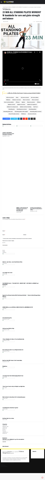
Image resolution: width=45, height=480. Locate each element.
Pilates (39, 102)
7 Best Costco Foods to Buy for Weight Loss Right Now (14, 386)
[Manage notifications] (42, 477)
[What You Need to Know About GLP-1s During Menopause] (9, 389)
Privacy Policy (3, 465)
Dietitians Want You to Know (8, 418)
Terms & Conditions (4, 466)
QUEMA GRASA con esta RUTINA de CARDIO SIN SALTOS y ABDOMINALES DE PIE (18, 307)
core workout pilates (9, 102)
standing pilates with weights (21, 111)
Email (4, 234)
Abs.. (17, 97)
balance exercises (17, 99)
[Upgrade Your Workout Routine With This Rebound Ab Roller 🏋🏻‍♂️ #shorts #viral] (9, 287)
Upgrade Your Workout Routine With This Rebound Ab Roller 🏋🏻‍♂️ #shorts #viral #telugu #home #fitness (21, 296)
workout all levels (32, 113)
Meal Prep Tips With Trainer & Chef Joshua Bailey (12, 360)
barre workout (27, 99)
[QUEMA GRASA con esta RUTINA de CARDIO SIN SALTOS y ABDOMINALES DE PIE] (9, 299)
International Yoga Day (7, 318)
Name (4, 230)
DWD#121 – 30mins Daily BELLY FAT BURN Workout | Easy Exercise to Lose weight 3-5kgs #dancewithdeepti (22, 209)
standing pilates (32, 109)
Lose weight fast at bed (7, 272)
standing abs (12, 109)
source (4, 91)
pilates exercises (21, 104)
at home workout (25, 97)
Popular (4, 251)
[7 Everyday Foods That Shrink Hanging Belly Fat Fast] (9, 367)
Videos (6, 7)
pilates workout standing (26, 106)
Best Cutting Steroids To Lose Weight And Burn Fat (13, 349)
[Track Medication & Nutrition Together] (9, 399)
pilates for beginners (32, 104)
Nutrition (4, 433)
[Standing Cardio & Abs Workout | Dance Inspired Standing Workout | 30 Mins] (36, 126)
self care (36, 106)
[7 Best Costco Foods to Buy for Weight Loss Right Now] (9, 378)
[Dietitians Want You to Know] (9, 410)
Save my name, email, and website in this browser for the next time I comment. (17, 238)
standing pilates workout (36, 111)
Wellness (24, 113)
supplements (5, 432)
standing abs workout (22, 109)
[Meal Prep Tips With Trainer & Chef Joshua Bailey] (9, 352)
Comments (4, 252)
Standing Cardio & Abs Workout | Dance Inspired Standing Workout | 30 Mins (36, 208)
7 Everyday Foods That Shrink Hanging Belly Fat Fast (13, 375)
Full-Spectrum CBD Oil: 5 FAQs (8, 328)
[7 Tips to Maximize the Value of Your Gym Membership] (9, 331)
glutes (23, 102)
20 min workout (10, 97)
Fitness (18, 102)
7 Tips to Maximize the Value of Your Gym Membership (13, 339)
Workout (4, 428)
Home (4, 7)
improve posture (31, 102)
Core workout (35, 99)
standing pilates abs (8, 111)
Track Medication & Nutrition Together (10, 407)
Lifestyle (4, 427)
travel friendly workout (14, 113)
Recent (4, 250)
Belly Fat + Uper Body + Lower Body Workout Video (12, 262)
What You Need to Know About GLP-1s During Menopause (14, 397)
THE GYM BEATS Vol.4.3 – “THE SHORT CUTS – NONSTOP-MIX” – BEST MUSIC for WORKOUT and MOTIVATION (20, 284)
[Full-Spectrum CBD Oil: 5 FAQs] (9, 320)
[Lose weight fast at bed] (9, 264)
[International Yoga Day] (9, 309)
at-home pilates (35, 97)
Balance (8, 99)
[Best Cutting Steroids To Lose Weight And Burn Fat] (9, 341)
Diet (3, 451)
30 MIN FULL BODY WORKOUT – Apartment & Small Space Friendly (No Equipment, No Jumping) (8, 133)
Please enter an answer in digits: (8, 240)
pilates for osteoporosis (13, 106)
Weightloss (4, 426)
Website (24, 234)
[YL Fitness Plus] (8, 2)
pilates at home (12, 104)
